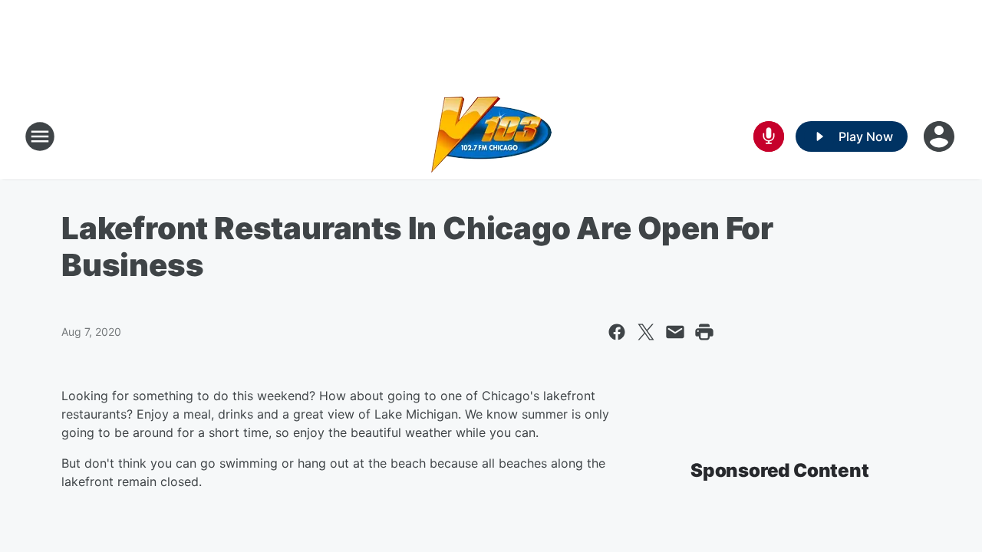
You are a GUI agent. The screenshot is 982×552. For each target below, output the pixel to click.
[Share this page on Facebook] (617, 332)
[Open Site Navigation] (40, 136)
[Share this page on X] (646, 332)
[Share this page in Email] (675, 332)
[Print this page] (704, 332)
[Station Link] (491, 136)
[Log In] (940, 136)
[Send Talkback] (768, 136)
